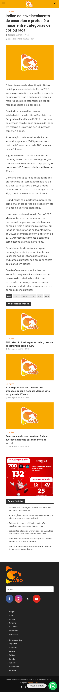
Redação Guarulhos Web (18, 35)
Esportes (13, 643)
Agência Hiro (33, 682)
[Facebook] (9, 599)
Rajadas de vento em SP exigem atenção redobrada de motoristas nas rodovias (27, 524)
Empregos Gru (15, 640)
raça (47, 296)
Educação (13, 634)
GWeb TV (13, 647)
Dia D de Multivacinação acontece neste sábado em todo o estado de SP (30, 509)
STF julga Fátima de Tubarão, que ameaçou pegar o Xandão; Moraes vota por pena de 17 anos (28, 391)
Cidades (12, 619)
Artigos (12, 611)
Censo (24, 296)
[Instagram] (18, 599)
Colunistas (13, 626)
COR (33, 296)
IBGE (40, 296)
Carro (11, 615)
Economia (13, 630)
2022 (16, 296)
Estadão (10, 12)
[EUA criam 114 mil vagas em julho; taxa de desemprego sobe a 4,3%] (30, 321)
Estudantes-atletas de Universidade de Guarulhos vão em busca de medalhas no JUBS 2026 (31, 532)
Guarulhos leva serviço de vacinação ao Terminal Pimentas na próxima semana (30, 540)
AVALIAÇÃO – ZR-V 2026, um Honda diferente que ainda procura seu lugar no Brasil (31, 516)
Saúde (12, 659)
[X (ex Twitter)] (28, 599)
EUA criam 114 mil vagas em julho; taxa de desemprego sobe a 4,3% (29, 344)
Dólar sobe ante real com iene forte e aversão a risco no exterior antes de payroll (27, 439)
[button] (52, 685)
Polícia (12, 651)
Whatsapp (13, 670)
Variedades (14, 666)
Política (12, 655)
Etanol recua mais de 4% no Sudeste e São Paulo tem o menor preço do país (30, 547)
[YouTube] (37, 599)
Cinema (12, 623)
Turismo (12, 662)
